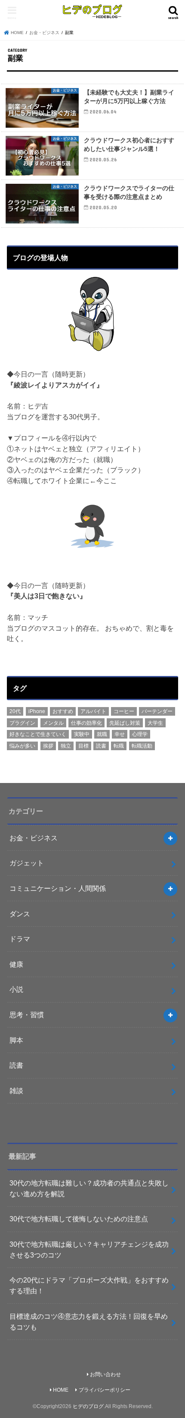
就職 (102, 734)
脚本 (16, 1040)
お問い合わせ (105, 1374)
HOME (60, 1390)
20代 (15, 711)
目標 (83, 746)
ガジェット (26, 863)
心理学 (140, 734)
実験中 (81, 734)
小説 (16, 989)
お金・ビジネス (33, 838)
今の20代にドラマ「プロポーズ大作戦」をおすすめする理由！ (89, 1285)
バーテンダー (157, 711)
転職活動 (142, 746)
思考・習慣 (26, 1015)
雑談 (16, 1090)
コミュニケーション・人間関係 (57, 888)
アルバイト (93, 711)
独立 (66, 746)
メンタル (53, 723)
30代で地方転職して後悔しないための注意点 (78, 1219)
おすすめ (62, 711)
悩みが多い (22, 746)
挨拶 (48, 746)
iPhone (36, 711)
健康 (16, 964)
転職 (119, 746)
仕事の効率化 (86, 723)
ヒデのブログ (88, 1406)
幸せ (119, 734)
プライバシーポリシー (104, 1390)
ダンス (19, 914)
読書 (101, 746)
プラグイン (22, 723)
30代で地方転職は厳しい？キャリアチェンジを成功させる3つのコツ (89, 1249)
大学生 (155, 723)
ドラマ (19, 939)
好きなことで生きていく (37, 734)
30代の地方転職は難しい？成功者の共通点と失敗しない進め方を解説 (89, 1188)
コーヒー (124, 711)
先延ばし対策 (124, 723)
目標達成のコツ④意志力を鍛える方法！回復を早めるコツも (88, 1321)
